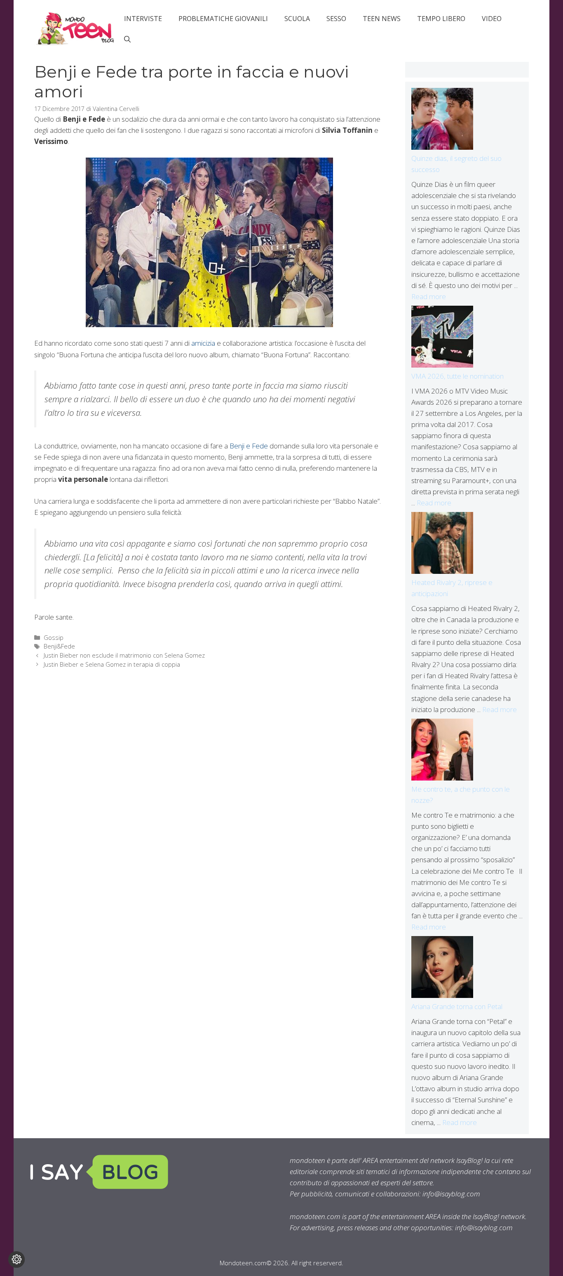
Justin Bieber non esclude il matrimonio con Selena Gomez (124, 655)
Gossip (53, 638)
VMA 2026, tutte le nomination (457, 376)
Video (492, 18)
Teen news (382, 18)
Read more (428, 296)
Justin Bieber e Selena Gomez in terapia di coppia (112, 664)
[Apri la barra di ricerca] (127, 39)
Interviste (143, 18)
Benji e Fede (249, 445)
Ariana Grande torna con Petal (456, 1006)
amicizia (203, 343)
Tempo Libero (441, 18)
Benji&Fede (59, 646)
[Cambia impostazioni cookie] (16, 1259)
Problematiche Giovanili (223, 18)
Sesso (336, 18)
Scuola (297, 18)
